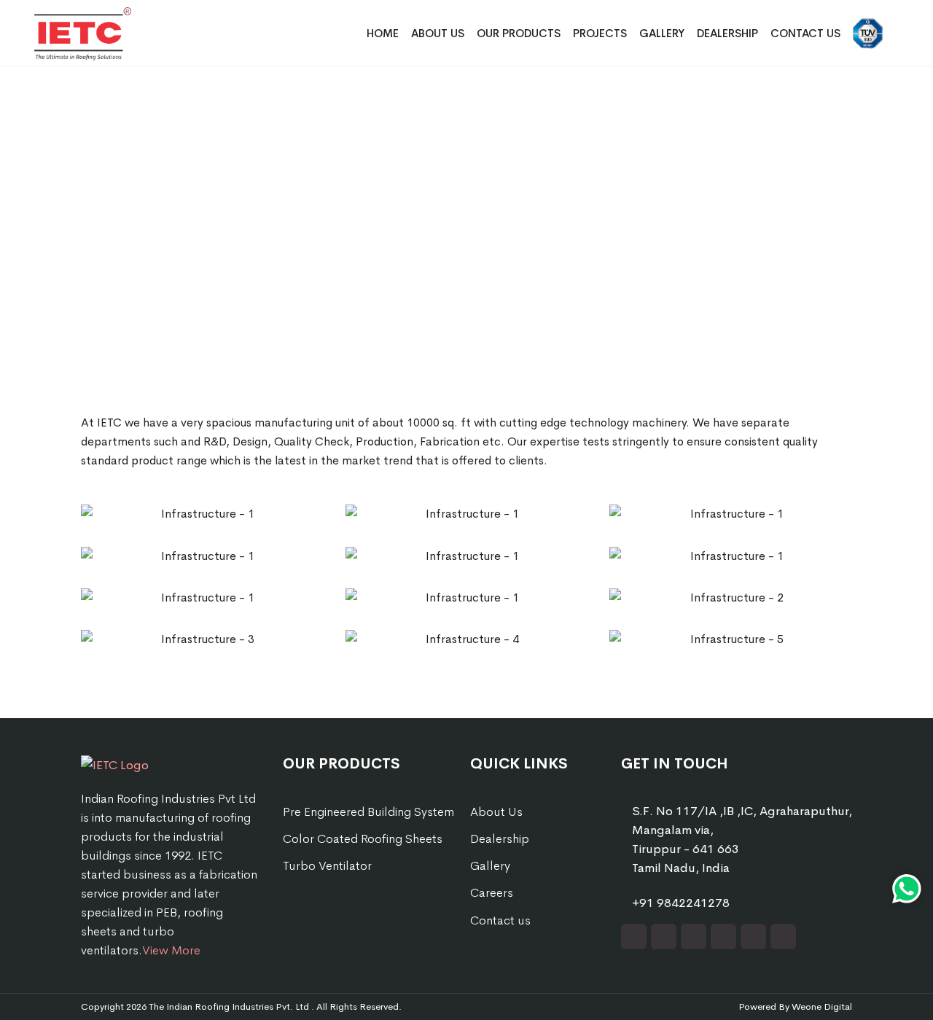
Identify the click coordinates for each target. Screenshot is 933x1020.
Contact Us (805, 33)
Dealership (727, 33)
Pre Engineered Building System (368, 811)
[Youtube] (753, 936)
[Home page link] (130, 764)
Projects (600, 33)
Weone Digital (822, 1006)
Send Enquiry (916, 614)
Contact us (500, 920)
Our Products (519, 33)
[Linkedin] (693, 936)
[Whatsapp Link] (906, 888)
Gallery (661, 33)
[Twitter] (663, 936)
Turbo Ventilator (327, 865)
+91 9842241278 (681, 903)
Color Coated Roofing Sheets (362, 838)
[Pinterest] (783, 936)
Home (383, 33)
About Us (437, 33)
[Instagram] (723, 936)
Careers (491, 892)
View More (171, 950)
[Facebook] (634, 936)
